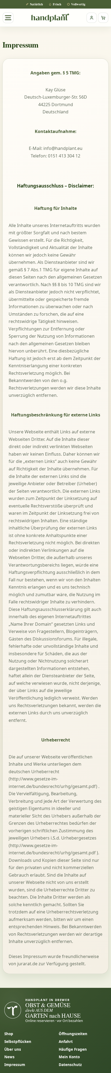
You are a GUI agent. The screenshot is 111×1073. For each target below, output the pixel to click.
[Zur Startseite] (50, 17)
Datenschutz (70, 1064)
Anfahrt (66, 1041)
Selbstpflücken (17, 1041)
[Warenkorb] (103, 18)
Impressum (14, 1064)
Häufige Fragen (73, 1049)
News (9, 1056)
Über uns (12, 1049)
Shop (8, 1033)
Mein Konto (69, 1056)
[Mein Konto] (91, 18)
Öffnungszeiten (73, 1033)
